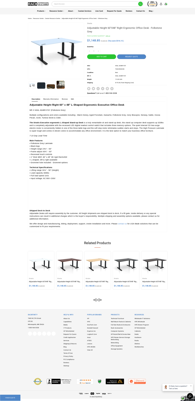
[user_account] (160, 4)
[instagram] (44, 334)
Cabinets (138, 331)
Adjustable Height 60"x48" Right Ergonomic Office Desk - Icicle (41, 282)
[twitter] (30, 334)
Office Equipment (117, 346)
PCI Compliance (68, 359)
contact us (122, 224)
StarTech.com (92, 325)
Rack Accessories (117, 328)
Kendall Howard (92, 328)
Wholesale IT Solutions (142, 318)
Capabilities (67, 321)
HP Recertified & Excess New (121, 334)
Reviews (129, 11)
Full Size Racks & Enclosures (120, 325)
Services (66, 340)
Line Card (99, 11)
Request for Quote (114, 11)
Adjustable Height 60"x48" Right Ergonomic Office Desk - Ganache (154, 282)
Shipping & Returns (70, 344)
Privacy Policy (68, 356)
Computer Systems (117, 331)
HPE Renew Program (142, 325)
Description (36, 99)
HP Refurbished (68, 331)
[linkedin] (54, 334)
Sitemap (66, 366)
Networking (115, 342)
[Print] (98, 88)
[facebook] (35, 334)
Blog (150, 11)
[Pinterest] (112, 88)
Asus (88, 337)
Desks (137, 334)
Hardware (138, 337)
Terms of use (68, 353)
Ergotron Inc (91, 331)
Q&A (72, 99)
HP (88, 318)
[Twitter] (102, 88)
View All (90, 350)
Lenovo (89, 344)
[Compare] (43, 262)
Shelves (137, 344)
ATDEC (89, 340)
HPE (88, 321)
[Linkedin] (107, 88)
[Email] (93, 88)
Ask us (108, 36)
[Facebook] (88, 88)
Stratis (89, 23)
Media (65, 325)
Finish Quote (10, 398)
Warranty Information (51, 99)
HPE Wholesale (140, 321)
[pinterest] (39, 334)
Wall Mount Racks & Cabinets (121, 321)
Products (40, 11)
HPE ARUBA (91, 347)
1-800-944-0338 (110, 93)
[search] (140, 4)
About (70, 11)
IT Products (67, 328)
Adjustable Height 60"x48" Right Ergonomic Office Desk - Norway (98, 282)
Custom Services (84, 11)
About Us (66, 318)
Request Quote (131, 57)
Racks (137, 340)
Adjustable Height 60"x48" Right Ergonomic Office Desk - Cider (69, 282)
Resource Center (56, 11)
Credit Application (69, 337)
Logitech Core (92, 334)
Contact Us (140, 11)
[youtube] (49, 334)
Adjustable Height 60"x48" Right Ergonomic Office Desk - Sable (126, 282)
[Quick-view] (38, 262)
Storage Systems (116, 349)
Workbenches (139, 347)
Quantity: (90, 46)
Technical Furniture (117, 318)
